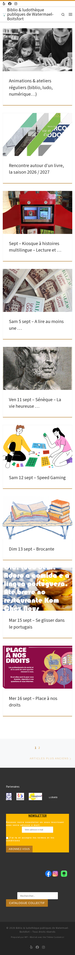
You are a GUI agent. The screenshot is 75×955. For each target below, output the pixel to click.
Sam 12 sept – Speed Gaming (37, 477)
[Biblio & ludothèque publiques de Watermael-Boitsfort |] (4, 14)
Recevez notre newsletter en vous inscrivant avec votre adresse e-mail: (35, 823)
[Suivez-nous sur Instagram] (15, 3)
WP (26, 937)
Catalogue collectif (27, 903)
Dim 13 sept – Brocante (31, 549)
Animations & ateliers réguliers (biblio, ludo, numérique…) (31, 87)
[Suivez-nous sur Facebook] (9, 3)
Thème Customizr (55, 937)
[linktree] (4, 3)
